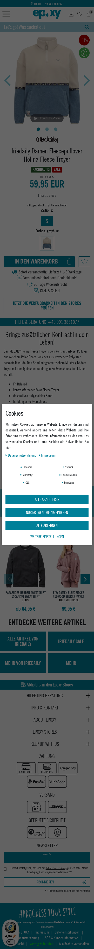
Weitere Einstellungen (47, 536)
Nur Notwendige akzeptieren (47, 512)
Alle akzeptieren (47, 499)
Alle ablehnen (47, 525)
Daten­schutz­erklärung (22, 455)
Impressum (48, 455)
